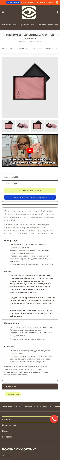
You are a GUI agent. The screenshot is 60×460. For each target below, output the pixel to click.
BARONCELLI (24, 49)
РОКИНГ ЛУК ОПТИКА (19, 449)
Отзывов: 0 (9, 174)
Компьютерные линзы (11, 407)
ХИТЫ (4, 49)
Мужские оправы (27, 25)
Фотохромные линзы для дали (37, 407)
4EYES (13, 49)
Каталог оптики (35, 42)
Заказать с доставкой (30, 190)
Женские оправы (9, 25)
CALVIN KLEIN (51, 49)
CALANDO (37, 49)
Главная (22, 42)
